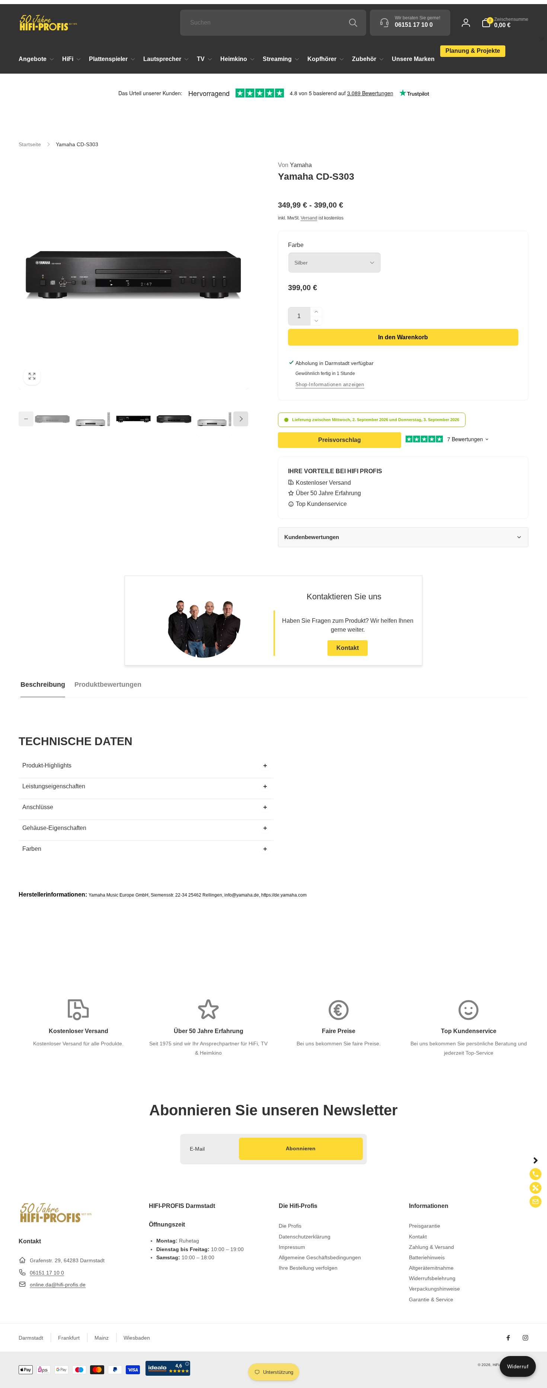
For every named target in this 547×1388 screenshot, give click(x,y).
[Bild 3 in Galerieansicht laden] (133, 419)
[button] (505, 22)
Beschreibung (42, 684)
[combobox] (273, 23)
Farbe (296, 245)
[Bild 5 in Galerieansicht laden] (214, 419)
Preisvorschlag (339, 440)
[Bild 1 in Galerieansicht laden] (52, 419)
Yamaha (295, 165)
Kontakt (347, 648)
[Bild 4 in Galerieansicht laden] (174, 419)
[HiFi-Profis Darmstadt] (56, 1221)
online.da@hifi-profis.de (58, 1285)
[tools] (535, 1188)
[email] (535, 1202)
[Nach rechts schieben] (240, 418)
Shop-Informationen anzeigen (329, 384)
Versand (309, 218)
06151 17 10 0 (47, 1273)
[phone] (535, 1174)
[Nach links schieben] (26, 418)
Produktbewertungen (107, 684)
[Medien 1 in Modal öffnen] (133, 275)
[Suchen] (353, 22)
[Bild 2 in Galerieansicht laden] (93, 419)
